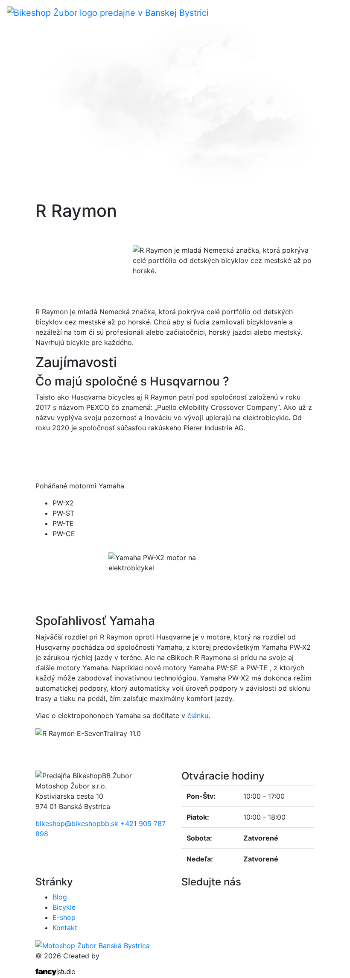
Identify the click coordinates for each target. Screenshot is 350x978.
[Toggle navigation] (337, 12)
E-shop (64, 917)
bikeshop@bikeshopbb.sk (76, 823)
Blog (59, 897)
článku (197, 715)
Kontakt (64, 927)
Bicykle (64, 907)
